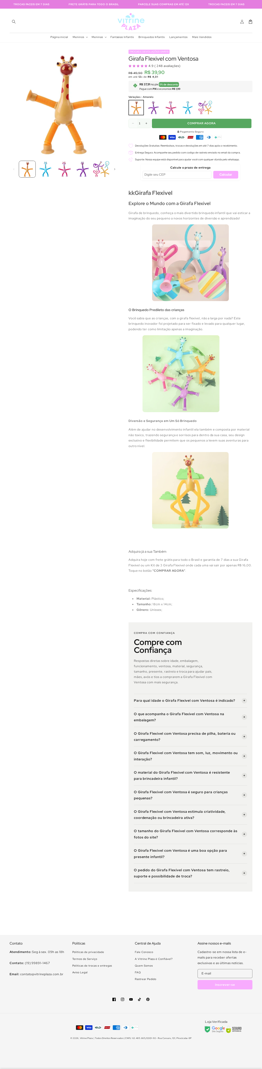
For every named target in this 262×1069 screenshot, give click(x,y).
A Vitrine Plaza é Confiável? (154, 959)
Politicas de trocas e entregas (92, 965)
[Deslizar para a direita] (114, 169)
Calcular (225, 174)
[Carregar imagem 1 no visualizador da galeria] (27, 169)
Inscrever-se (225, 985)
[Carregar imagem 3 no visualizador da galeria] (64, 169)
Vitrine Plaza (86, 1038)
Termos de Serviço (84, 959)
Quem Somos (144, 965)
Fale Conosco (144, 952)
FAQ (138, 972)
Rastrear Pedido (145, 979)
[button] (14, 21)
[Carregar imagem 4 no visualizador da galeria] (82, 169)
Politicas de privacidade (88, 952)
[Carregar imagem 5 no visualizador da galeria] (101, 169)
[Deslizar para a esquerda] (14, 169)
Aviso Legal (80, 972)
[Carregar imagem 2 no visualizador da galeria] (45, 169)
